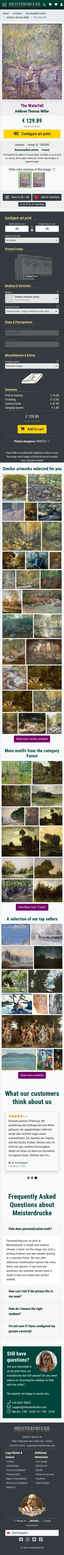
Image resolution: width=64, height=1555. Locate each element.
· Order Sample (42, 1483)
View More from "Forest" (32, 907)
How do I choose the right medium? (25, 1311)
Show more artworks (32, 1075)
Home (6, 13)
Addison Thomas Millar (18, 17)
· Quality (38, 1470)
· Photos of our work (44, 1474)
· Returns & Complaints (16, 1483)
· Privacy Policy (12, 1474)
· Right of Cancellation (16, 1478)
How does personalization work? (30, 1229)
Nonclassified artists (36, 13)
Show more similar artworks (32, 739)
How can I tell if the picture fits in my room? (31, 1293)
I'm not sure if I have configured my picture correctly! (32, 1328)
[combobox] (32, 240)
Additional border (12, 236)
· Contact (9, 1461)
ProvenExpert (21, 1162)
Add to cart (34, 429)
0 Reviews (39, 204)
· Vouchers (40, 1478)
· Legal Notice (12, 1465)
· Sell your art (41, 1465)
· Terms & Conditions (15, 1470)
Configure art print (34, 133)
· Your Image (41, 1461)
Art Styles (17, 13)
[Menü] (4, 4)
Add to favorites (49, 197)
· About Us (10, 1487)
